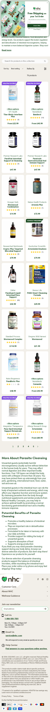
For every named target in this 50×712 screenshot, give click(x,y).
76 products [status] (32, 75)
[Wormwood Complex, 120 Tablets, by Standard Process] (13, 320)
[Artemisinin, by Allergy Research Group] (37, 407)
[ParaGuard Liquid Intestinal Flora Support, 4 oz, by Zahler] (13, 274)
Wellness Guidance (11, 596)
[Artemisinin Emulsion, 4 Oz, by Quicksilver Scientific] (37, 230)
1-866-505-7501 (12, 619)
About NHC (7, 591)
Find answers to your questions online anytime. (26, 649)
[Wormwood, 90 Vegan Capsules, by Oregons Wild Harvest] (37, 320)
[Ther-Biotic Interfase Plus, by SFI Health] (13, 93)
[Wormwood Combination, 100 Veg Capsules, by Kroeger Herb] (13, 186)
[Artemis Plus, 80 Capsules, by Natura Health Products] (37, 186)
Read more (6, 50)
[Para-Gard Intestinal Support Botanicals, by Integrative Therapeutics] (13, 407)
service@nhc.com (14, 636)
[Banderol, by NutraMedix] (37, 93)
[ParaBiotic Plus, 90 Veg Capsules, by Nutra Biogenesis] (13, 362)
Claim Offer (36, 25)
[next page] (37, 446)
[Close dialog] (47, 3)
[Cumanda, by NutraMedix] (37, 362)
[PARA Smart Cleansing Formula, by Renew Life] (37, 274)
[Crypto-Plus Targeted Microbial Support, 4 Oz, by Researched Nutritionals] (13, 230)
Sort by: (12, 69)
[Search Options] (45, 61)
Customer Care (9, 587)
